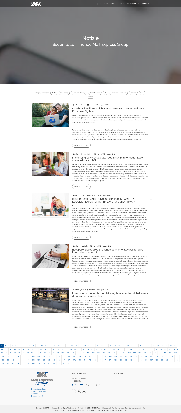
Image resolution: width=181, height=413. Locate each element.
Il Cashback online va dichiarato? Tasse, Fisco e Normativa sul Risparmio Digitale (108, 110)
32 (128, 346)
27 (106, 346)
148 (131, 356)
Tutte (54, 93)
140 (90, 356)
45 (6, 349)
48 (19, 349)
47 (15, 349)
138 (79, 356)
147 (125, 356)
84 (174, 349)
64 (88, 349)
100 (62, 353)
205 (64, 363)
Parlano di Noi (110, 4)
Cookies (35, 394)
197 (23, 363)
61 (75, 349)
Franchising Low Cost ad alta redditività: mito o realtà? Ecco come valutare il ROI (107, 159)
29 (115, 346)
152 (151, 356)
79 (152, 349)
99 (58, 353)
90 (19, 353)
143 (105, 356)
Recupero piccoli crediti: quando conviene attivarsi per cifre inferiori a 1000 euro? (107, 251)
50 (28, 349)
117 (150, 353)
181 (120, 360)
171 (69, 360)
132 (48, 356)
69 (109, 349)
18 (68, 346)
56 (53, 349)
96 (45, 353)
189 (161, 360)
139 (84, 356)
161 (18, 360)
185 (141, 360)
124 (7, 356)
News (122, 4)
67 (101, 349)
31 (123, 346)
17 (63, 346)
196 (18, 363)
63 (84, 349)
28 (110, 346)
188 (156, 360)
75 (135, 349)
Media (90, 97)
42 (171, 346)
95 (41, 353)
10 (33, 346)
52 (36, 349)
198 (28, 363)
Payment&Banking (79, 93)
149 (136, 356)
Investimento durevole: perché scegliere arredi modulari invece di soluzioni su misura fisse (110, 295)
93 (32, 353)
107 (98, 353)
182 (125, 360)
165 (38, 360)
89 (15, 353)
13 (46, 346)
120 (165, 353)
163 (28, 360)
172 (74, 360)
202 (48, 363)
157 (177, 356)
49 (23, 349)
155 (166, 356)
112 (124, 353)
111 (119, 353)
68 (105, 349)
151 (146, 356)
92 (28, 353)
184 (136, 360)
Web (142, 93)
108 (103, 353)
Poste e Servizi (95, 93)
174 (84, 360)
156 (172, 356)
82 (165, 349)
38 (153, 346)
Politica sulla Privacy (39, 391)
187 (151, 360)
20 (76, 346)
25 (98, 346)
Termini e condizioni (39, 389)
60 (71, 349)
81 (161, 349)
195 (13, 363)
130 (38, 356)
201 (43, 363)
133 (54, 356)
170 (64, 360)
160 (13, 360)
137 (74, 356)
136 (69, 356)
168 (54, 360)
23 (89, 346)
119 (160, 353)
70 (114, 349)
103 (78, 353)
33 (132, 346)
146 (120, 356)
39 (158, 346)
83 (169, 349)
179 (110, 360)
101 (68, 353)
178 (105, 360)
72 (122, 349)
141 (95, 356)
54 (45, 349)
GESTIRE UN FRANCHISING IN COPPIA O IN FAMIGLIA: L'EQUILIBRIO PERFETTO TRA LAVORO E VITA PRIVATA (103, 200)
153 (156, 356)
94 (36, 353)
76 (139, 349)
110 (114, 353)
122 (175, 353)
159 (7, 360)
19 (72, 346)
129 (33, 356)
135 (64, 356)
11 (37, 346)
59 (66, 349)
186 (146, 360)
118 (155, 353)
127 (23, 356)
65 (92, 349)
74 (131, 349)
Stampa (133, 93)
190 (166, 360)
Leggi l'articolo (81, 145)
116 (145, 353)
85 (178, 349)
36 (145, 346)
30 (119, 346)
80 (157, 349)
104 (83, 353)
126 (18, 356)
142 (100, 356)
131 (43, 356)
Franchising (64, 93)
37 (149, 346)
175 (90, 360)
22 (85, 346)
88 (11, 353)
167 (48, 360)
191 (172, 360)
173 (79, 360)
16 (59, 346)
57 (58, 349)
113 (129, 353)
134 (59, 356)
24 (93, 346)
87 (6, 353)
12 (42, 346)
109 (109, 353)
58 (62, 349)
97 (49, 353)
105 (88, 353)
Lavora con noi (133, 4)
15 (55, 346)
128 (28, 356)
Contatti (145, 4)
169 (59, 360)
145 (115, 356)
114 (134, 353)
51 (32, 349)
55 (49, 349)
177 (100, 360)
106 (93, 353)
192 (177, 360)
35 (141, 346)
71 (118, 349)
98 (53, 353)
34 (136, 346)
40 (162, 346)
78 (148, 349)
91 (23, 353)
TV (105, 93)
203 (54, 363)
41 (166, 346)
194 (7, 363)
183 (131, 360)
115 (139, 353)
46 (11, 349)
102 (73, 353)
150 (141, 356)
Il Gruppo (97, 4)
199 (33, 363)
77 (144, 349)
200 (38, 363)
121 (170, 353)
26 (102, 346)
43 (175, 346)
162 (23, 360)
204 (59, 363)
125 (13, 356)
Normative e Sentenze (118, 93)
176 (95, 360)
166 (43, 360)
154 (161, 356)
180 (115, 360)
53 (41, 349)
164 (33, 360)
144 (110, 356)
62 (79, 349)
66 (96, 349)
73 (126, 349)
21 (80, 346)
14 (50, 346)
